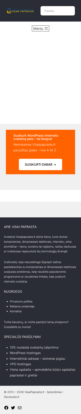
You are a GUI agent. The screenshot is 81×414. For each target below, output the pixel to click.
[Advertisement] (40, 77)
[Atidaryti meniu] (40, 28)
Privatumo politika (21, 301)
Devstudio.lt (11, 397)
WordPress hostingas (25, 353)
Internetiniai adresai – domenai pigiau (37, 358)
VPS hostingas (20, 364)
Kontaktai (16, 311)
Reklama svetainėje (22, 306)
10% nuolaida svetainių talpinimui (34, 347)
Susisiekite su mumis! (17, 327)
